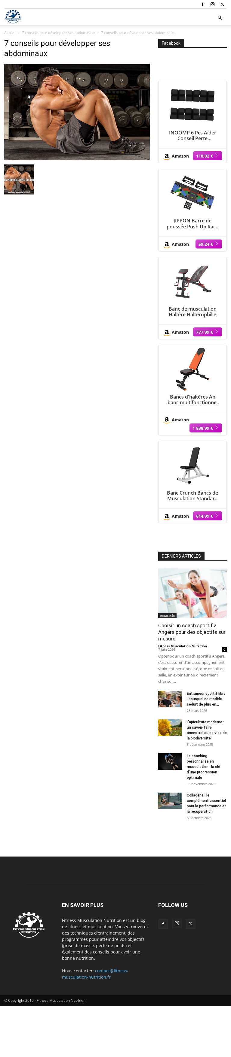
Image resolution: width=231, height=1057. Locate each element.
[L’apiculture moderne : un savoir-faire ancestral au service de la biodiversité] (170, 727)
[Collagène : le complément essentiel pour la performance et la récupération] (170, 801)
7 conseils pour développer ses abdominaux (58, 32)
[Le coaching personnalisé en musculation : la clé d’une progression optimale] (170, 761)
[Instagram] (212, 4)
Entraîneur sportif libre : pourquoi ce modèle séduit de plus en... (206, 698)
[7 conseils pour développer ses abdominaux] (77, 158)
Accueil (10, 32)
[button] (219, 18)
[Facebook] (202, 4)
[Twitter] (222, 4)
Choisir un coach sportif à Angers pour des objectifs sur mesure (192, 632)
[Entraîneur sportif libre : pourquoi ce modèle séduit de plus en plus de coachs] (170, 699)
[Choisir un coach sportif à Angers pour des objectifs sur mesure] (192, 593)
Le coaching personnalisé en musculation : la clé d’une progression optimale (203, 767)
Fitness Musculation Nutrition (182, 646)
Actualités (167, 615)
